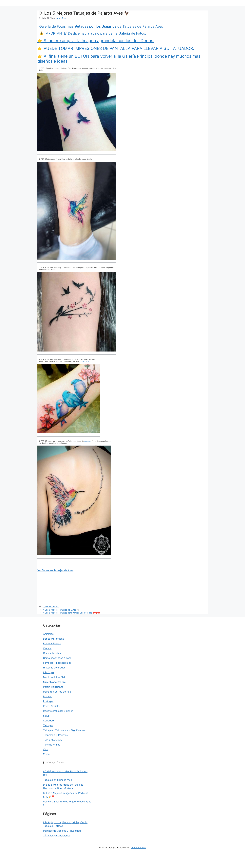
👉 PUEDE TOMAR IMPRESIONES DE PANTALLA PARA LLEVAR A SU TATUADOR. (115, 48)
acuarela (87, 441)
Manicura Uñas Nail (54, 677)
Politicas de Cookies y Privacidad (62, 830)
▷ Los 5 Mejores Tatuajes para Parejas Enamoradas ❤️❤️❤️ (71, 613)
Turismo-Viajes (51, 744)
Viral (45, 749)
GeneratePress (138, 847)
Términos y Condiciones (56, 835)
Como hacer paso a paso (57, 658)
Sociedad (48, 720)
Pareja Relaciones (53, 686)
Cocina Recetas (52, 653)
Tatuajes (48, 725)
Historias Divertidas (54, 667)
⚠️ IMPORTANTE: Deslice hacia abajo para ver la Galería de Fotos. (92, 33)
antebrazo (85, 361)
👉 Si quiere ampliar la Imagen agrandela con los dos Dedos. (95, 40)
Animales (48, 633)
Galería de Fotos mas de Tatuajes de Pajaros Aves (101, 26)
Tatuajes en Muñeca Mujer (58, 779)
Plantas (47, 696)
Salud (46, 715)
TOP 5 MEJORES (51, 606)
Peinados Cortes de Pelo (57, 691)
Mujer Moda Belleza (54, 682)
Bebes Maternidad (53, 638)
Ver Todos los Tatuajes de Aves (55, 570)
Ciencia (47, 648)
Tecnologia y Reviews (55, 735)
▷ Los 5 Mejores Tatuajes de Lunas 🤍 (61, 610)
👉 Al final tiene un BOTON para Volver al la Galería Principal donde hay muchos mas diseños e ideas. (118, 59)
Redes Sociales (52, 706)
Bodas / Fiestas (52, 643)
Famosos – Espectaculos (57, 662)
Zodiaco (47, 754)
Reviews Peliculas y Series (58, 711)
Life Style (48, 672)
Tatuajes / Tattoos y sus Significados (64, 730)
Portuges (48, 701)
